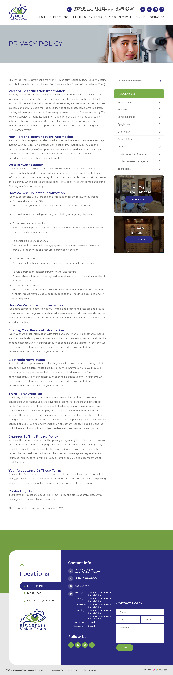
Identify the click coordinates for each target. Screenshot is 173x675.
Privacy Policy (81, 670)
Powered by (146, 670)
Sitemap (92, 670)
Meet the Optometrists (87, 17)
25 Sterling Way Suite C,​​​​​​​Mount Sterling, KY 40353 (87, 570)
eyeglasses (124, 124)
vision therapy (126, 102)
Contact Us (157, 17)
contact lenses (126, 116)
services (122, 109)
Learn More (139, 199)
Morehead (34, 593)
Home (42, 17)
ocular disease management (134, 161)
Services (110, 17)
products (123, 146)
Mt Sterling (35, 586)
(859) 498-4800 (85, 578)
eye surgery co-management (134, 154)
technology (124, 168)
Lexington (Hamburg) (41, 600)
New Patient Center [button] (132, 17)
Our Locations (59, 17)
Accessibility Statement (62, 670)
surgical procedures (129, 139)
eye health (124, 131)
